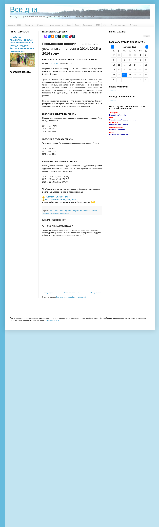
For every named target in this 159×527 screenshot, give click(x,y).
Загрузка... (113, 91)
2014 (52, 211)
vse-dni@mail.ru (52, 320)
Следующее (48, 293)
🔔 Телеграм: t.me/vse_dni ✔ (56, 197)
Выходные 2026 (14, 25)
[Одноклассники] (52, 36)
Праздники (29, 25)
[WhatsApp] (63, 36)
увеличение (64, 213)
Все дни (24, 9)
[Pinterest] (70, 36)
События (133, 25)
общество (87, 211)
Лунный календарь (118, 25)
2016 (62, 211)
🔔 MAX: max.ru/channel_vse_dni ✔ (59, 199)
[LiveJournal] (73, 36)
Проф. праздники (56, 25)
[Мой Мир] (66, 36)
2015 (57, 211)
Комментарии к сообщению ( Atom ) (71, 297)
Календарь (87, 25)
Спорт (77, 25)
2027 (105, 25)
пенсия (95, 211)
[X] (59, 36)
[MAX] (45, 36)
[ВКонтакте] (49, 36)
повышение (47, 213)
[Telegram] (56, 36)
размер (56, 213)
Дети (69, 25)
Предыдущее (95, 293)
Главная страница (71, 293)
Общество (41, 25)
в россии (68, 211)
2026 (98, 25)
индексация (77, 211)
